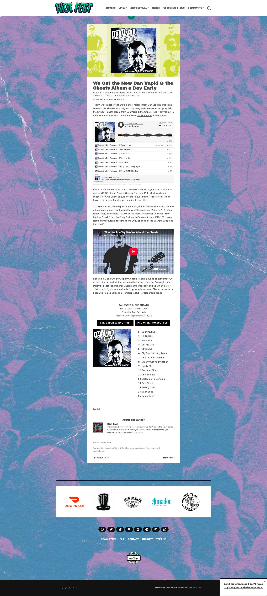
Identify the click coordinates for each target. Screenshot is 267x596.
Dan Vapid (105, 448)
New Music (107, 442)
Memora (127, 292)
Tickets (110, 8)
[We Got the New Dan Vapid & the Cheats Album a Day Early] (133, 50)
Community (195, 8)
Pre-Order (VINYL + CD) (115, 323)
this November (144, 115)
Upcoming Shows (174, 8)
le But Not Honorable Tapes (147, 292)
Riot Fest (120, 99)
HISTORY (147, 539)
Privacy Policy (195, 588)
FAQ (122, 539)
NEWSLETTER (108, 539)
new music (136, 448)
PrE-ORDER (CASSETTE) (152, 323)
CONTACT (133, 539)
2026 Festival (138, 8)
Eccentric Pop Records (100, 184)
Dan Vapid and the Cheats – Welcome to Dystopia (125, 184)
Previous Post (100, 458)
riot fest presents (150, 448)
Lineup (123, 8)
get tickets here (113, 285)
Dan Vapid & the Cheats (120, 448)
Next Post (168, 458)
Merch (156, 8)
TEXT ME (161, 539)
